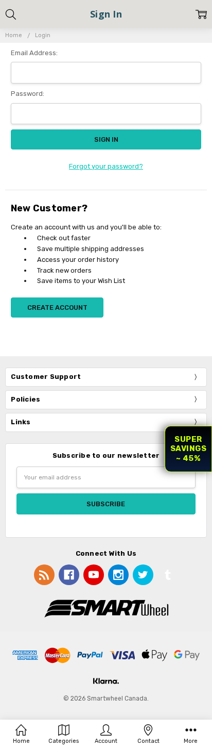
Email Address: (34, 53)
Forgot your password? (106, 166)
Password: (27, 93)
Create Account (57, 307)
